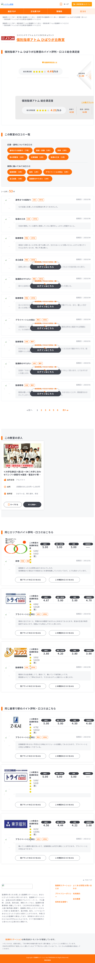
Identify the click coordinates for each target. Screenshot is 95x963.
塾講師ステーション (13, 939)
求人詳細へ (32, 504)
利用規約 (76, 893)
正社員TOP (35, 11)
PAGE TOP (88, 880)
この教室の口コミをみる (64, 580)
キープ (66, 4)
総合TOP (12, 11)
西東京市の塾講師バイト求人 (47, 17)
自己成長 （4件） (16, 179)
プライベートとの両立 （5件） (57, 172)
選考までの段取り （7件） (20, 150)
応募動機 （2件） (38, 157)
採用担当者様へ (61, 902)
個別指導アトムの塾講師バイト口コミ (56, 23)
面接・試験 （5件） (43, 150)
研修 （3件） (63, 150)
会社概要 (76, 899)
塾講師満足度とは (50, 62)
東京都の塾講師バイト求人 (26, 17)
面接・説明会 (59, 544)
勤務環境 (87, 544)
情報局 (59, 11)
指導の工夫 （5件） (58, 157)
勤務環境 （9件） (16, 172)
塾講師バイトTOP (9, 17)
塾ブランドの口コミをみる (30, 580)
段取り (45, 544)
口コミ (83, 11)
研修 (73, 544)
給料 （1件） (34, 172)
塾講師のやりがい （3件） (39, 179)
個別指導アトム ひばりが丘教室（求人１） (73, 17)
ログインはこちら (45, 266)
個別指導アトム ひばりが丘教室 (41, 39)
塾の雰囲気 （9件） (17, 157)
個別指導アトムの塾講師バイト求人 (29, 23)
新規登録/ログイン (83, 4)
